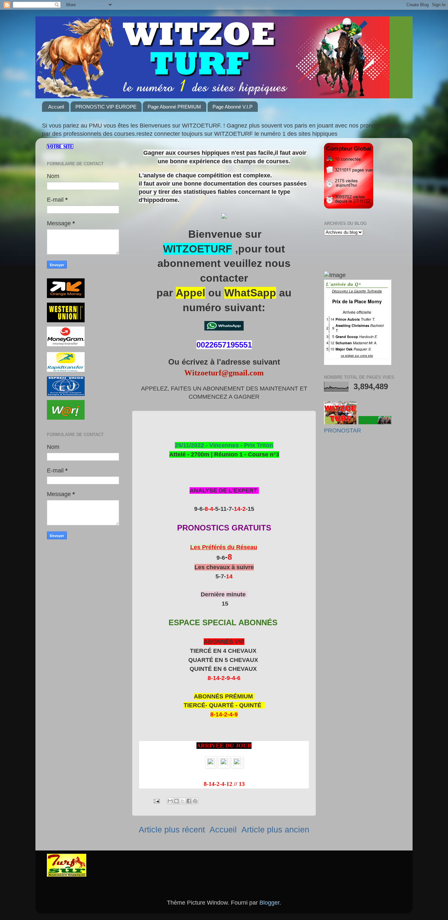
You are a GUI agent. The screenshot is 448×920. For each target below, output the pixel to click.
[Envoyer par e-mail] (170, 801)
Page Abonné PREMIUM (174, 107)
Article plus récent (172, 829)
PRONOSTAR (342, 430)
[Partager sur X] (182, 801)
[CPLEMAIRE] (374, 422)
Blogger (269, 902)
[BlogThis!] (176, 801)
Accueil (56, 107)
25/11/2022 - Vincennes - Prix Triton (224, 445)
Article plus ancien (275, 829)
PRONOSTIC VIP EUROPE (105, 107)
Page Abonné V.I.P (233, 107)
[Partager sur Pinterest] (195, 801)
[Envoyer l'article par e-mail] (156, 800)
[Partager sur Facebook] (189, 801)
